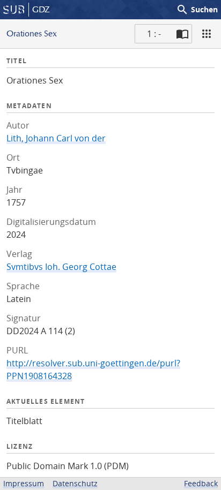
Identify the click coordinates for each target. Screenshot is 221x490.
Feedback (201, 483)
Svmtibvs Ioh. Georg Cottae (61, 267)
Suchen (197, 9)
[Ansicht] (206, 33)
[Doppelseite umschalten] (182, 33)
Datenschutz (75, 483)
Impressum (23, 483)
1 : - (154, 34)
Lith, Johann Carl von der (56, 138)
